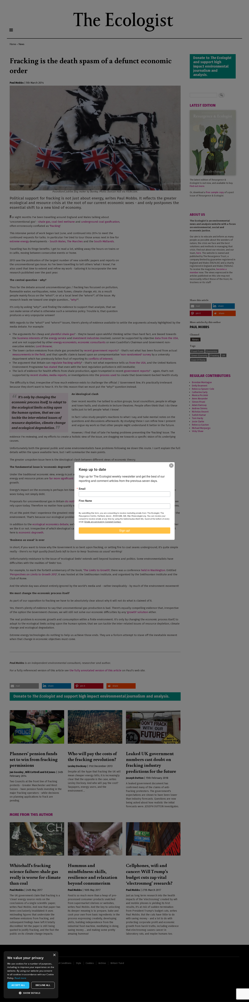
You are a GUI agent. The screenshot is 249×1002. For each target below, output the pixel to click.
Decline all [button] (43, 985)
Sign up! (124, 530)
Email (82, 488)
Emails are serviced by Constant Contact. (102, 521)
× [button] (54, 955)
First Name (85, 500)
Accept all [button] (18, 985)
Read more (20, 978)
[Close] (171, 465)
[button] (31, 993)
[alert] (31, 974)
